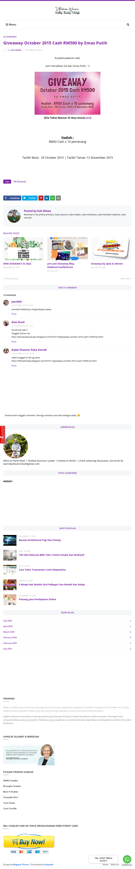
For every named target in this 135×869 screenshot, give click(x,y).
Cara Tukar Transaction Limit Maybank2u (42, 569)
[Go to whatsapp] (127, 859)
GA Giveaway (10, 36)
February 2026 (67, 637)
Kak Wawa (16, 50)
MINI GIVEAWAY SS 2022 (17, 263)
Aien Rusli (18, 322)
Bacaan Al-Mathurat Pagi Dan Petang (40, 540)
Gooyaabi (48, 864)
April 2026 (67, 626)
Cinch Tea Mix (10, 808)
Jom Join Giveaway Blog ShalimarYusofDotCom (60, 265)
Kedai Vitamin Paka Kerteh (29, 350)
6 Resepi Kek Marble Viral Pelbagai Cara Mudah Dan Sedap (52, 584)
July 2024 (67, 648)
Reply (14, 313)
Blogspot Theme (21, 864)
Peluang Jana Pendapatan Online (37, 599)
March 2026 (67, 631)
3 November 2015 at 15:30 (23, 353)
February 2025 (67, 643)
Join (88, 117)
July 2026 (67, 620)
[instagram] (35, 819)
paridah (17, 301)
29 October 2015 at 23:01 (22, 305)
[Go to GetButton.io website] (127, 866)
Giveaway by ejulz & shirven (107, 263)
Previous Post (11, 278)
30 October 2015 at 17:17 (22, 326)
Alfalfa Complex (10, 780)
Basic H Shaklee (10, 791)
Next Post (125, 278)
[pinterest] (100, 819)
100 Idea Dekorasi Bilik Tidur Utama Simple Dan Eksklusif (51, 554)
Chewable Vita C (11, 797)
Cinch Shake (9, 803)
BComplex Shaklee (12, 786)
